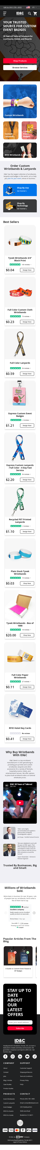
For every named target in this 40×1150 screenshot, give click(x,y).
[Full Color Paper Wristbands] (20, 657)
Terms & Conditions (26, 1076)
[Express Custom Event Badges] (20, 396)
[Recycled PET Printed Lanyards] (20, 502)
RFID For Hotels (8, 1115)
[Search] (29, 13)
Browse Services (20, 67)
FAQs (21, 1084)
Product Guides (8, 1088)
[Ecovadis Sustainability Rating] (20, 1126)
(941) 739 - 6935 (30, 1099)
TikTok (35, 1056)
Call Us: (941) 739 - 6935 (13, 7)
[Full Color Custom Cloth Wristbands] (20, 292)
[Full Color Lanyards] (20, 344)
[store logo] (20, 13)
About (5, 1068)
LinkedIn (20, 1056)
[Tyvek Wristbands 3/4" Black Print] (20, 240)
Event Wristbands (9, 1099)
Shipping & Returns (26, 1072)
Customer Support (26, 1068)
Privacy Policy (24, 1080)
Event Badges (7, 1107)
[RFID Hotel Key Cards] (20, 709)
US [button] (33, 7)
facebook (5, 1056)
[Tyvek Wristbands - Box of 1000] (20, 605)
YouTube (27, 1056)
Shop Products (20, 61)
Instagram (13, 1056)
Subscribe (20, 1028)
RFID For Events (8, 1111)
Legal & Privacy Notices (20, 1142)
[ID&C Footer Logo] (20, 1044)
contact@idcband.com (31, 1103)
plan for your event (14, 178)
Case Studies (7, 1084)
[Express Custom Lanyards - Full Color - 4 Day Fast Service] (20, 447)
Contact (5, 1072)
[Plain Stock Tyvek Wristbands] (20, 553)
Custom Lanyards (9, 1103)
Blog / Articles (7, 1080)
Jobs (4, 1076)
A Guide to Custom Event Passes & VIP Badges (18, 970)
